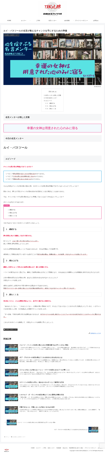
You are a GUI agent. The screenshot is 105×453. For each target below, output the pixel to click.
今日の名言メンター (51, 98)
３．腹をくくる (51, 108)
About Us (65, 448)
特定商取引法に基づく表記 (76, 448)
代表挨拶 (58, 448)
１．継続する (51, 103)
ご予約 (44, 448)
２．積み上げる (51, 106)
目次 (50, 91)
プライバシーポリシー (90, 448)
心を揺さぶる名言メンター (11, 329)
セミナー (38, 448)
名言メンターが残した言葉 (53, 95)
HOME (33, 448)
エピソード (48, 100)
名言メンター (51, 448)
